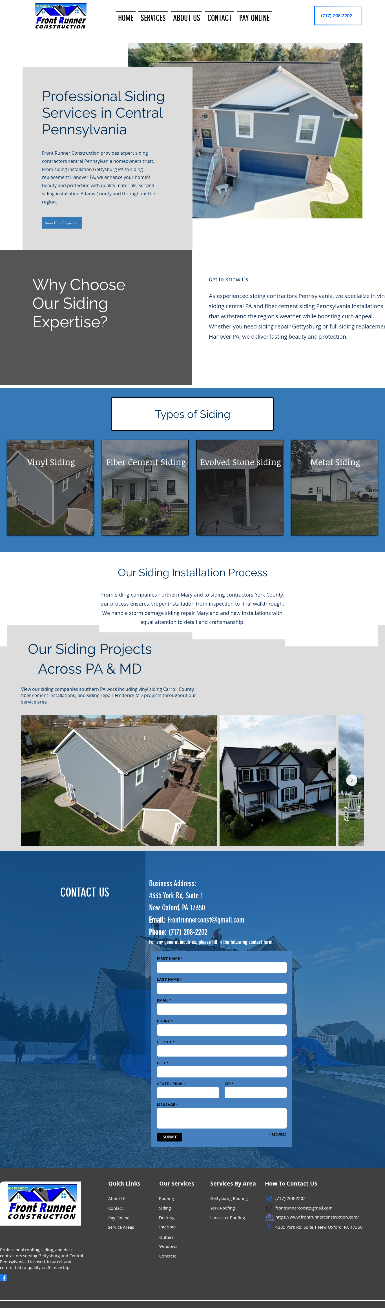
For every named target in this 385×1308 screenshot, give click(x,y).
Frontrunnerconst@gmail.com (205, 919)
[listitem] (50, 487)
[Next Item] (351, 780)
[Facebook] (3, 1277)
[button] (153, 15)
